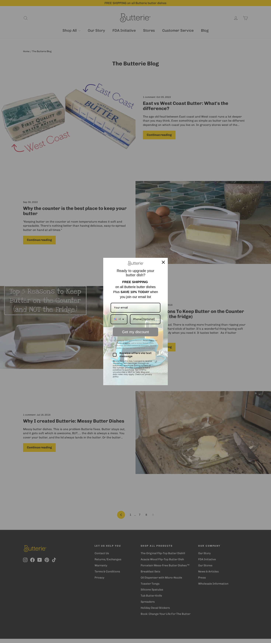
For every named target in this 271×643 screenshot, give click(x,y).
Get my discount (135, 332)
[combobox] (119, 319)
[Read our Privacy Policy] (156, 362)
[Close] (163, 262)
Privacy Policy (148, 340)
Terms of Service (123, 343)
